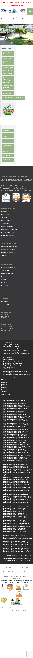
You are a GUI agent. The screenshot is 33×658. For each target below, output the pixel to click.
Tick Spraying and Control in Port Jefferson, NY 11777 (17, 446)
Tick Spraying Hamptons (9, 367)
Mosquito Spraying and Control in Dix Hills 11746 (15, 479)
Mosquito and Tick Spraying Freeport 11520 (14, 511)
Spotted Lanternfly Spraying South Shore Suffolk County (17, 543)
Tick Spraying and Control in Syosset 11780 (14, 457)
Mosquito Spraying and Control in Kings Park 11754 (16, 490)
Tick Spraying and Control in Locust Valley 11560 (15, 431)
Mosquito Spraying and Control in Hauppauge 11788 (16, 487)
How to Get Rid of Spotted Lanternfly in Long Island (16, 561)
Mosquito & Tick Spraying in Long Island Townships (14, 377)
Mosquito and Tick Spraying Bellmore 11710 (14, 510)
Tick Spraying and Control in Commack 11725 (14, 411)
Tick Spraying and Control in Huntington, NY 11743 (16, 425)
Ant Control (6, 130)
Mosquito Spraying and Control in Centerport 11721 (16, 472)
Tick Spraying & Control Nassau (11, 346)
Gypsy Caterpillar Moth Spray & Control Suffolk (15, 350)
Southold (3, 396)
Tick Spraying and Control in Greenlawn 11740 (15, 419)
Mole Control (4, 283)
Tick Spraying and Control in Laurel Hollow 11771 (15, 429)
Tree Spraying (5, 223)
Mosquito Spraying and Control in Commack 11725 (16, 477)
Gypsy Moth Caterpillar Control (9, 229)
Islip (2, 386)
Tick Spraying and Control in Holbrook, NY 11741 (15, 421)
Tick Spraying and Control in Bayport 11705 (14, 400)
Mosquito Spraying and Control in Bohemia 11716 (16, 467)
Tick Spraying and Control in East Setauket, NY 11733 (16, 416)
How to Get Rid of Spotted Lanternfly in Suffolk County (17, 556)
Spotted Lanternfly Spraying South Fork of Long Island (17, 551)
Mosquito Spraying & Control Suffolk (12, 362)
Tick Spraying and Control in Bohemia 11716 (14, 402)
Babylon (3, 379)
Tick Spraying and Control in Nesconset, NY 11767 (16, 437)
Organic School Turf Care (8, 249)
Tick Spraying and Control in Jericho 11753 (14, 426)
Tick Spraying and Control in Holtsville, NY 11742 (15, 423)
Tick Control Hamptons (9, 369)
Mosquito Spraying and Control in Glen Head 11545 (16, 484)
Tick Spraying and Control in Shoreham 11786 (15, 451)
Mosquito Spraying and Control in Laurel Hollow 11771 (17, 494)
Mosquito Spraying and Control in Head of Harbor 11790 (17, 489)
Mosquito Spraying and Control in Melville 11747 (15, 499)
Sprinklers (5, 151)
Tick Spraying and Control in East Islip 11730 (14, 414)
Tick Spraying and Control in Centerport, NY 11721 (16, 406)
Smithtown (4, 393)
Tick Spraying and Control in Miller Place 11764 (15, 434)
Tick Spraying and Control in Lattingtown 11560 (15, 428)
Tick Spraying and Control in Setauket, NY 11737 (15, 449)
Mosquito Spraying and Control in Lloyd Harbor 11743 (17, 496)
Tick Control (6, 155)
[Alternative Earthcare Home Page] (9, 11)
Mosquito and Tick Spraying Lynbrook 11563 (14, 516)
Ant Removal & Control (7, 226)
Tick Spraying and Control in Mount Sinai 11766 (15, 436)
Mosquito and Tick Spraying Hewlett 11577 (14, 513)
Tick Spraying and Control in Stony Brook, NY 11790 (16, 455)
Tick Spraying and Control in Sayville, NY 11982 (15, 447)
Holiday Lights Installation (8, 235)
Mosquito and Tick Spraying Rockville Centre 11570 (16, 523)
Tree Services (6, 159)
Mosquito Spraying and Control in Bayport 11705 (15, 464)
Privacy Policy (4, 301)
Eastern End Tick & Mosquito (8, 267)
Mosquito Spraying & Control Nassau (12, 363)
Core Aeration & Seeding (7, 273)
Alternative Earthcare (9, 608)
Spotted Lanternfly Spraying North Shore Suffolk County (17, 544)
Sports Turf (4, 255)
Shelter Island (4, 391)
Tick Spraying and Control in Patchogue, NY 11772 (16, 444)
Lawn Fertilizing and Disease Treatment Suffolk (15, 371)
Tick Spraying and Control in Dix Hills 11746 (14, 413)
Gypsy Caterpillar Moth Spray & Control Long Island (16, 353)
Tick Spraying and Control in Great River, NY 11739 (16, 417)
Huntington (4, 384)
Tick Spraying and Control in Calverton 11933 (14, 405)
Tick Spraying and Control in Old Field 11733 (14, 442)
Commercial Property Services (9, 246)
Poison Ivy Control (6, 286)
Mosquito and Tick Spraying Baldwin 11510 (14, 508)
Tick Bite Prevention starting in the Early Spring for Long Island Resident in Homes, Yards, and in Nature (8, 83)
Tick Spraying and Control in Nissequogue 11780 (15, 439)
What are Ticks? (7, 93)
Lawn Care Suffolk (7, 356)
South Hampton (5, 394)
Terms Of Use (5, 304)
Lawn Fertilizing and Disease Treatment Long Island (16, 374)
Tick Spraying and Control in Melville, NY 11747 (15, 432)
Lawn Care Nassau (7, 357)
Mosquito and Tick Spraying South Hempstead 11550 (16, 526)
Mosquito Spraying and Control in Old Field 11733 (15, 502)
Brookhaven (4, 381)
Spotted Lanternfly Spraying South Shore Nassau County (17, 537)
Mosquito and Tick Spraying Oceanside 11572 (14, 522)
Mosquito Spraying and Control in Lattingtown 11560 (16, 493)
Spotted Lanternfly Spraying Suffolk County (14, 541)
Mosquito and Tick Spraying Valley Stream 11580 (15, 529)
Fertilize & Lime (5, 277)
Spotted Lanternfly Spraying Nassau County (14, 535)
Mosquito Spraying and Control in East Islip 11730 (15, 481)
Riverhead (4, 390)
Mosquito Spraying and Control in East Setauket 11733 (17, 483)
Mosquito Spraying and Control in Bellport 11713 (15, 466)
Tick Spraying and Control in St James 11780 (14, 454)
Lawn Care (4, 211)
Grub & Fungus (5, 280)
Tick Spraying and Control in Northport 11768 (15, 440)
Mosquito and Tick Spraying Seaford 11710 (14, 525)
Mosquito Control (7, 141)
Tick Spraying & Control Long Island (12, 348)
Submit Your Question (13, 98)
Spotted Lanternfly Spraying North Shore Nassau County (17, 539)
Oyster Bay (4, 387)
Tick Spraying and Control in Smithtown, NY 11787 (16, 452)
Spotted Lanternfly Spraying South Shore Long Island (16, 548)
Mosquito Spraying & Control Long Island (13, 365)
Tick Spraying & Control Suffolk (11, 345)
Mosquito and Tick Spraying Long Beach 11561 (15, 514)
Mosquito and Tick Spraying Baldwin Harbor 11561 (16, 507)
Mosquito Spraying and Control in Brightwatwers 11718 (17, 469)
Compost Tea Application (8, 252)
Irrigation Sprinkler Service (8, 232)
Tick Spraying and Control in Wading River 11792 (15, 458)
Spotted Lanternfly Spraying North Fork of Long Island (17, 550)
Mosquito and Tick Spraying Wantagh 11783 (14, 531)
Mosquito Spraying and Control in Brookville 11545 (16, 471)
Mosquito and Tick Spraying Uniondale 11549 (14, 528)
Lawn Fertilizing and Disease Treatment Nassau (15, 373)
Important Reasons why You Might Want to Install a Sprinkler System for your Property (8, 70)
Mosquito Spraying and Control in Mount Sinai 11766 (16, 501)
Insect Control (5, 214)
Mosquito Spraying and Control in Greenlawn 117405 (16, 486)
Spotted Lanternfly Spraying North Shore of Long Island (17, 547)
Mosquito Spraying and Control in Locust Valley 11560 (17, 498)
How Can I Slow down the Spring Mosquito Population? (7, 60)
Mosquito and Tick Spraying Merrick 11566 (14, 520)
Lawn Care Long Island (8, 359)
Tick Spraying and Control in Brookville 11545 (14, 403)
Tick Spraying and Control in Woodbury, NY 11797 (16, 460)
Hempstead (4, 382)
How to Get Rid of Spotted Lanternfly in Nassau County (17, 558)
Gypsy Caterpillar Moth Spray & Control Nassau (15, 352)
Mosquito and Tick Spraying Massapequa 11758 (15, 518)
